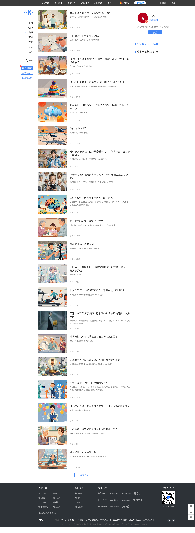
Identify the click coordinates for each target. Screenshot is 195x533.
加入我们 (56, 506)
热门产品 (79, 497)
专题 (30, 46)
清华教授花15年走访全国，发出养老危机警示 (94, 336)
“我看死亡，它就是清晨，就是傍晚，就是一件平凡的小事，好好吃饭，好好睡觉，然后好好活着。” (100, 322)
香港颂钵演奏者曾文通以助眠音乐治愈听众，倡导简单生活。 (93, 364)
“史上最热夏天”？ (79, 128)
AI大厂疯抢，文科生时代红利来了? (88, 382)
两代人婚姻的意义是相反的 (80, 410)
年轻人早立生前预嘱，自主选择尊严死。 (85, 40)
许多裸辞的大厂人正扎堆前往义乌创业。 (85, 248)
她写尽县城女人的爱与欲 (83, 452)
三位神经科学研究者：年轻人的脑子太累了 (92, 197)
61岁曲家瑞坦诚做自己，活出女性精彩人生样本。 (89, 158)
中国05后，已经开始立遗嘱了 (85, 35)
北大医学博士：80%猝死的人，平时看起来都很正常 (97, 290)
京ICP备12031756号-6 (101, 524)
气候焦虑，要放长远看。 (79, 112)
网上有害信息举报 (148, 520)
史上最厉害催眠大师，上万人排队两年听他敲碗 (95, 359)
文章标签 (79, 502)
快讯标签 (79, 506)
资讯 (30, 32)
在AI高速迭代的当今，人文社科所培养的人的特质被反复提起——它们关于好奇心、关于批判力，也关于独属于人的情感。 (100, 388)
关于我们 (56, 497)
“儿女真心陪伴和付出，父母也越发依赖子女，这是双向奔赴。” (93, 225)
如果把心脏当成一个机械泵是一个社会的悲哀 (87, 294)
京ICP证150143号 (116, 524)
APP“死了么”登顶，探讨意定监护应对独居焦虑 (87, 433)
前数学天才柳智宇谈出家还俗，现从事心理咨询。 (89, 17)
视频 (30, 42)
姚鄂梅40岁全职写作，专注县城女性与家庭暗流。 (89, 456)
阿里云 (62, 520)
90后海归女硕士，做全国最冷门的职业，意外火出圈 (97, 82)
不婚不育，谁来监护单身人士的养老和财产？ (94, 429)
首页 (30, 22)
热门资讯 (79, 493)
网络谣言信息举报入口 (47, 513)
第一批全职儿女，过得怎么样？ (86, 220)
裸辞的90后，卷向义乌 (82, 244)
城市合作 (42, 493)
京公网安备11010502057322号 (135, 524)
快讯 (30, 27)
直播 (30, 37)
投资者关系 (43, 506)
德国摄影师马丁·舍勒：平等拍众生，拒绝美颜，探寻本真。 (92, 182)
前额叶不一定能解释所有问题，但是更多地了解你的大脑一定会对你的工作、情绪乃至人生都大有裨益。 (100, 203)
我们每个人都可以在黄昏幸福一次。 (83, 66)
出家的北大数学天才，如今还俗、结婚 (90, 12)
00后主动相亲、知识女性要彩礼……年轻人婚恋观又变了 (100, 405)
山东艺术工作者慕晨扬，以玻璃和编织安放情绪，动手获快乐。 (94, 86)
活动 (30, 51)
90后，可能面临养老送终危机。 (82, 341)
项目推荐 (42, 497)
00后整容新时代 (76, 274)
